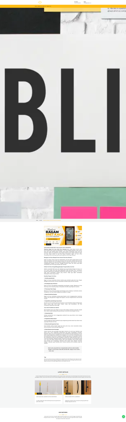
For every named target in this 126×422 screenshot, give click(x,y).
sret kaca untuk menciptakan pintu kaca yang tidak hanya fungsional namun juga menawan (63, 254)
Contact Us (49, 6)
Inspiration (39, 6)
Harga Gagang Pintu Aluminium (72, 396)
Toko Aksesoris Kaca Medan (50, 361)
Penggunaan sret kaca (77, 271)
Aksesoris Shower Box (68, 360)
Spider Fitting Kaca (54, 360)
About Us (44, 6)
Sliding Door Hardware (61, 360)
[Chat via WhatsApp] (123, 416)
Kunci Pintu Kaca (48, 360)
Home (36, 6)
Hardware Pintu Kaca (66, 361)
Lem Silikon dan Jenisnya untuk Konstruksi (46, 396)
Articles (40, 220)
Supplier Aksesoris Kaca (59, 361)
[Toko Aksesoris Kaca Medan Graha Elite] (40, 2)
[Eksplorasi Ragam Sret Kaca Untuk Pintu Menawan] (48, 387)
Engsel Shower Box (75, 360)
